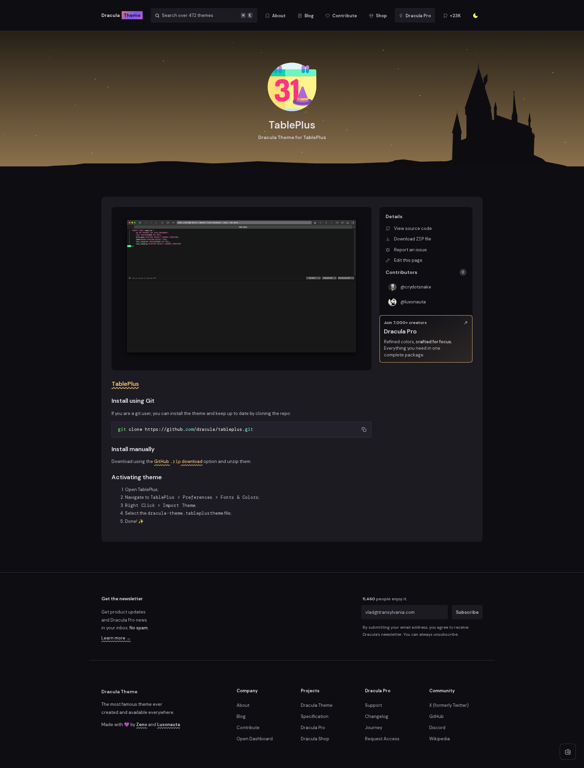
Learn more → (116, 638)
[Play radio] (568, 752)
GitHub (436, 716)
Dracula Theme (119, 692)
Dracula (121, 15)
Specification (314, 716)
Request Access (382, 739)
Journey (373, 727)
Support (373, 705)
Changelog (376, 716)
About (243, 705)
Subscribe (467, 612)
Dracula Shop (315, 739)
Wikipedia (439, 739)
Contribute (248, 727)
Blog (241, 716)
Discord (437, 727)
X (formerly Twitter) (449, 705)
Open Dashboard (255, 739)
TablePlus (125, 384)
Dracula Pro (313, 727)
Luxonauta (168, 724)
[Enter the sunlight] (475, 15)
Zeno (141, 724)
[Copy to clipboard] (363, 429)
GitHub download (178, 461)
